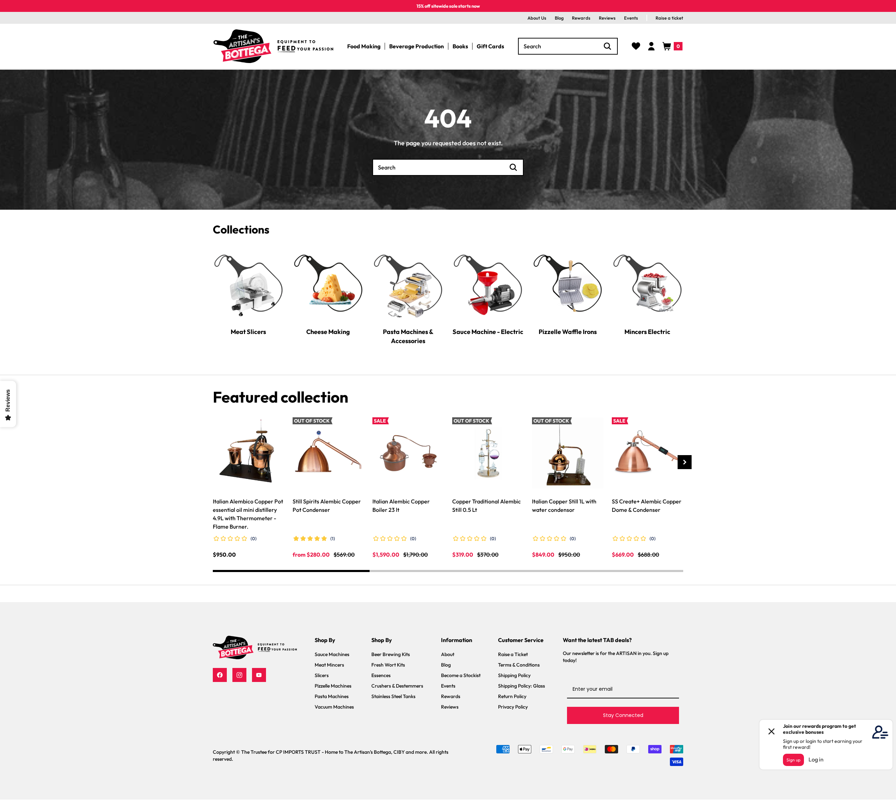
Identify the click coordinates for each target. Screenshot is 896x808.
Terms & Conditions (519, 665)
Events (631, 18)
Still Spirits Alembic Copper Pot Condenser (327, 505)
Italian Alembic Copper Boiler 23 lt (401, 505)
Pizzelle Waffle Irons (568, 331)
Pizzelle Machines (333, 686)
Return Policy (512, 696)
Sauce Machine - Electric (488, 331)
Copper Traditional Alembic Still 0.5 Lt (486, 505)
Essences (381, 675)
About (447, 654)
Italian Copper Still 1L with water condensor (564, 505)
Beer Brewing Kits (390, 654)
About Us (536, 18)
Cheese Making (328, 331)
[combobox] (568, 46)
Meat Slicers (248, 331)
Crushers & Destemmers (397, 686)
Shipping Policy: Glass (521, 686)
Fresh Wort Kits (388, 665)
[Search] (607, 46)
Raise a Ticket (513, 654)
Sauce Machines (332, 654)
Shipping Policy (514, 675)
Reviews (607, 18)
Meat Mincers (329, 665)
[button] (672, 46)
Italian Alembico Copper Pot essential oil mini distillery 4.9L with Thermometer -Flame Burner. (248, 514)
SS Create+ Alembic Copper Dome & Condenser (646, 505)
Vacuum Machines (334, 707)
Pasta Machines (332, 696)
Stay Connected (623, 715)
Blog (559, 18)
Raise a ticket (669, 18)
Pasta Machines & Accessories (408, 335)
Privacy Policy (513, 707)
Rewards (581, 18)
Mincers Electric (647, 331)
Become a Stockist (461, 675)
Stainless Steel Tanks (393, 696)
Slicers (322, 675)
